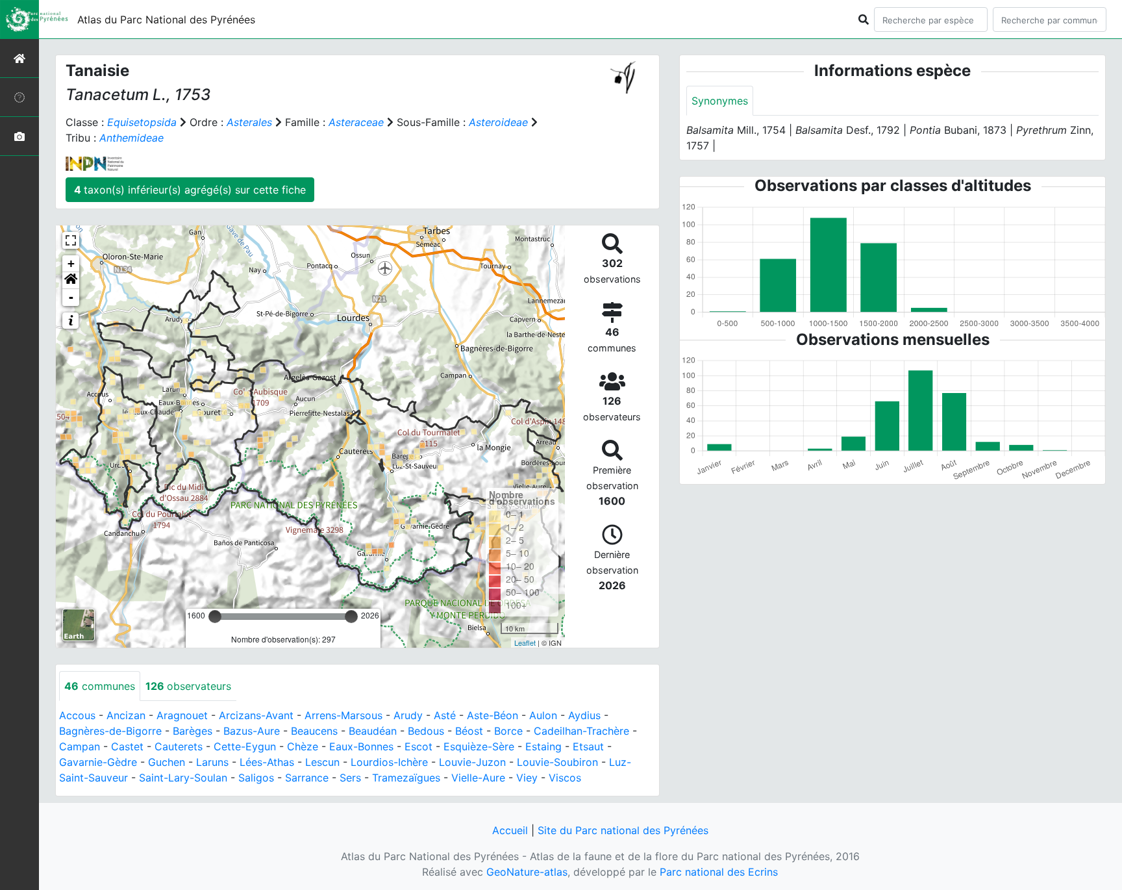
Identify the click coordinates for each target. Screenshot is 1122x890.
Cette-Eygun (245, 746)
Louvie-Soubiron (557, 762)
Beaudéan (373, 730)
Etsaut (588, 746)
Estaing (543, 746)
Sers (350, 777)
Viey (527, 777)
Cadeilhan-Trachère (581, 730)
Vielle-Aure (478, 777)
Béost (469, 730)
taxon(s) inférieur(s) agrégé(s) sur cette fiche (190, 189)
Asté (445, 715)
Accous (77, 715)
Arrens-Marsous (343, 715)
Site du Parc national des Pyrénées (623, 830)
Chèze (302, 746)
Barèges (192, 730)
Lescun (322, 762)
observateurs (188, 686)
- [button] (71, 297)
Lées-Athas (267, 762)
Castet (127, 746)
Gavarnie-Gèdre (98, 762)
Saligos (256, 777)
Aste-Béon (492, 715)
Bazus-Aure (251, 730)
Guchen (166, 762)
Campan (79, 746)
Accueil (510, 830)
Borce (508, 730)
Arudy (408, 715)
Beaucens (314, 730)
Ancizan (125, 715)
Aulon (543, 715)
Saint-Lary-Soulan (183, 777)
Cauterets (179, 746)
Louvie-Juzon (472, 762)
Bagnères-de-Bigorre (110, 730)
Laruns (212, 762)
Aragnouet (182, 715)
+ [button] (71, 263)
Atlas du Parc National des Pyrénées (166, 19)
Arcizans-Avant (256, 715)
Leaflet (525, 642)
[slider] (214, 616)
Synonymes (720, 100)
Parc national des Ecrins (719, 871)
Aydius (584, 715)
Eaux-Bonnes (361, 746)
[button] (70, 280)
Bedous (426, 730)
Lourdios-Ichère (389, 762)
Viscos (565, 777)
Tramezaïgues (406, 777)
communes (99, 686)
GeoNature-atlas (526, 871)
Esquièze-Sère (478, 746)
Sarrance (307, 777)
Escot (418, 746)
